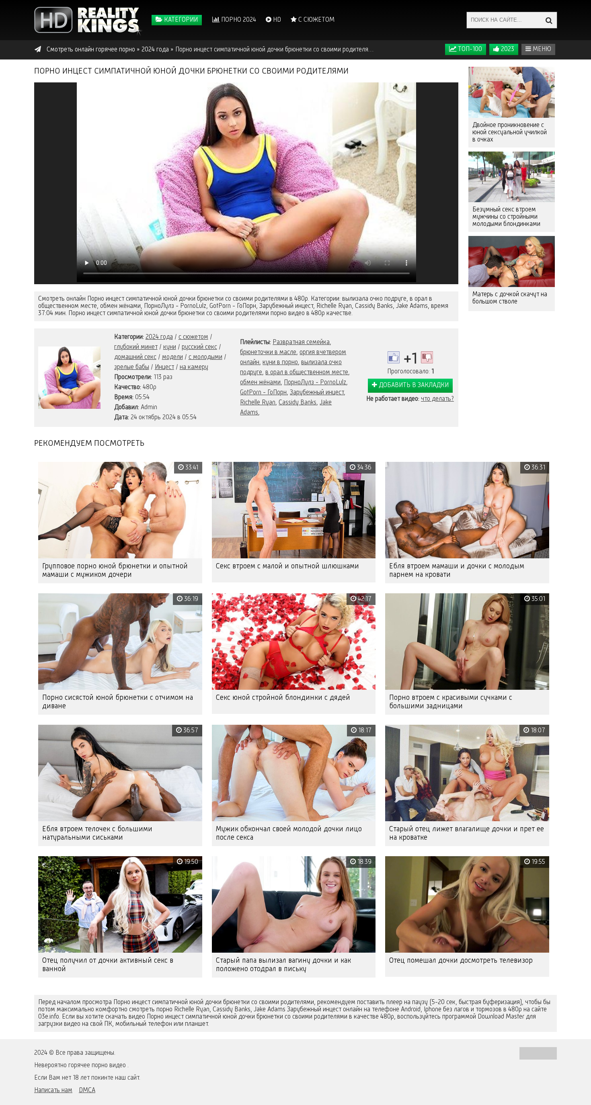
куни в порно (280, 362)
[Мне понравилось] (394, 357)
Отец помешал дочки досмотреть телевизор (461, 960)
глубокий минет (136, 347)
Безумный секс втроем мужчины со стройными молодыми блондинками (506, 217)
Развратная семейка (301, 342)
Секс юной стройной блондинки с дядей (283, 697)
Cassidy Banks (297, 403)
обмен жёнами (260, 382)
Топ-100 (469, 49)
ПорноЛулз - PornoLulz (315, 382)
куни (169, 347)
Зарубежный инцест (317, 393)
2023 (506, 49)
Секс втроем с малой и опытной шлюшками (287, 566)
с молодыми (205, 357)
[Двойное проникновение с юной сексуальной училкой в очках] (511, 92)
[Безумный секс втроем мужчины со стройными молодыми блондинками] (511, 177)
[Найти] (549, 20)
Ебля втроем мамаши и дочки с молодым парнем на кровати (456, 570)
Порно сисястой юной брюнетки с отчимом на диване (117, 702)
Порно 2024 (238, 20)
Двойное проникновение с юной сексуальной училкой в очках (509, 132)
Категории (180, 20)
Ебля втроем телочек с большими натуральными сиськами (97, 833)
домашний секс (135, 357)
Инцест (164, 367)
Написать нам (53, 1090)
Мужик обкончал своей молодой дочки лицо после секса (289, 833)
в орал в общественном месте (306, 372)
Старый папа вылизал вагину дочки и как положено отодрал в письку (283, 965)
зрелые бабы (131, 367)
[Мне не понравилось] (427, 357)
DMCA (87, 1090)
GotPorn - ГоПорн (263, 393)
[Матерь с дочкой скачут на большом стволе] (511, 261)
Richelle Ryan (257, 403)
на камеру (194, 367)
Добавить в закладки (413, 385)
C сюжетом (315, 20)
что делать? (437, 399)
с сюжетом (193, 337)
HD (276, 20)
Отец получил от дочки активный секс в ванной (107, 965)
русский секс (199, 347)
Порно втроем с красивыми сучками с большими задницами (450, 702)
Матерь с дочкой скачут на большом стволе (509, 298)
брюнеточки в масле (268, 352)
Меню (541, 49)
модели (172, 357)
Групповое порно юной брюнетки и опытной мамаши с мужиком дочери (115, 570)
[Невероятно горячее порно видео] (88, 20)
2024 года (159, 337)
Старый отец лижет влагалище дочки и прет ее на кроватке (466, 833)
